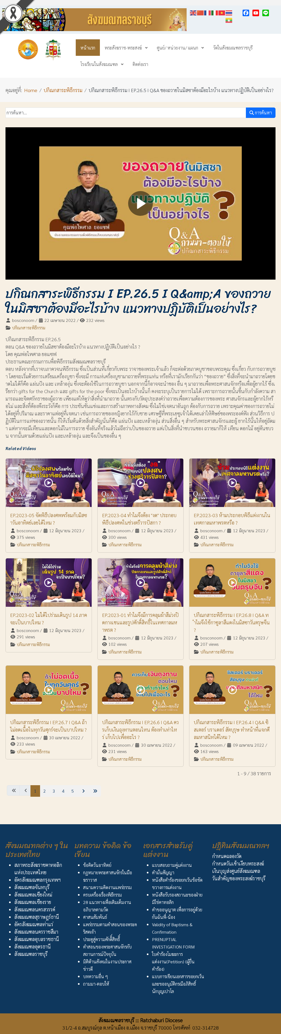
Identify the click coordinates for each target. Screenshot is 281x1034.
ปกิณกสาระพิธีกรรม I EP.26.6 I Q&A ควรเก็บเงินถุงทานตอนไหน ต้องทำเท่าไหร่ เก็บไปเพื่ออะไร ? (140, 729)
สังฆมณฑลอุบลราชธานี (36, 939)
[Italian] (214, 12)
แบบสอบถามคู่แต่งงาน (172, 865)
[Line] (265, 13)
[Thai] (229, 12)
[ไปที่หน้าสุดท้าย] (94, 791)
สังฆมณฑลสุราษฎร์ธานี (36, 917)
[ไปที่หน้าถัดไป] (82, 791)
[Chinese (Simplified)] (200, 12)
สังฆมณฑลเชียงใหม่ (33, 894)
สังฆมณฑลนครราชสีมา (36, 931)
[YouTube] (255, 13)
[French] (207, 12)
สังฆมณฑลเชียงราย (32, 902)
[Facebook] (245, 13)
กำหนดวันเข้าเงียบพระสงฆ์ (238, 863)
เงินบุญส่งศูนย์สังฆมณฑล (236, 871)
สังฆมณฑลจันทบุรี (31, 887)
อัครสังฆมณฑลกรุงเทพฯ (37, 879)
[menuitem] (88, 47)
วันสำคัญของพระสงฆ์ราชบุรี (238, 878)
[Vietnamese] (222, 12)
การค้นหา (263, 112)
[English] (193, 12)
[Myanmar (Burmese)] (229, 19)
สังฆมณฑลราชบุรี (30, 954)
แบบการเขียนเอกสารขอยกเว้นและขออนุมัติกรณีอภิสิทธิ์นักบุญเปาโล (178, 984)
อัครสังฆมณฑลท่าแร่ (33, 924)
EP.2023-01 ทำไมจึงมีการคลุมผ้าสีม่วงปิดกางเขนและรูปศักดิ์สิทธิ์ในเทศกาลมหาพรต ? (140, 622)
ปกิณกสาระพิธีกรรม (28, 327)
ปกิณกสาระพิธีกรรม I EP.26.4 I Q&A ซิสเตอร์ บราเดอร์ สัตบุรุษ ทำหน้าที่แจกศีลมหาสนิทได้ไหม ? (231, 729)
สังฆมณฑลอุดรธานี (32, 946)
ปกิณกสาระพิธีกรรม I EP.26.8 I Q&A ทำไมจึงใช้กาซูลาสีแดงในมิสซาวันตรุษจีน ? (232, 622)
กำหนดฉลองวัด (226, 856)
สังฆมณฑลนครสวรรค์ (34, 909)
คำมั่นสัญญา (163, 872)
